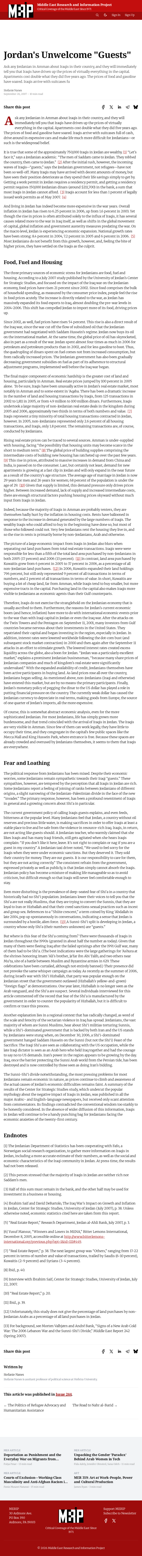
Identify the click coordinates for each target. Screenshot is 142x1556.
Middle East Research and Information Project (74, 4)
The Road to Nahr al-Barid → (94, 1405)
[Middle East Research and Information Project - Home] (20, 9)
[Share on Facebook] (103, 107)
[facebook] (105, 1520)
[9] (6, 460)
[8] (44, 450)
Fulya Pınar (10, 1463)
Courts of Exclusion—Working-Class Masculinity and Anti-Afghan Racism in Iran (35, 1481)
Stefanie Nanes (13, 90)
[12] (56, 569)
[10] (22, 485)
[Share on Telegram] (127, 107)
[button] (97, 15)
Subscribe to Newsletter (119, 1513)
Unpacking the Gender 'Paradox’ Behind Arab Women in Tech (100, 1456)
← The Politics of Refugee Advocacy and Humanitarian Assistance (35, 1407)
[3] (62, 192)
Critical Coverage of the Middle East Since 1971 (64, 9)
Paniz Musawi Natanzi (16, 1486)
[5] (133, 236)
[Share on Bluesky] (135, 107)
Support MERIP (114, 1509)
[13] (63, 922)
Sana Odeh (113, 1463)
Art (76, 1473)
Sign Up (130, 15)
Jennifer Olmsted (96, 1463)
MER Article (12, 1450)
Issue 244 (64, 1394)
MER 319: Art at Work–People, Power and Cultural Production (103, 1479)
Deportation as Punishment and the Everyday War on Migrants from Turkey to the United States (32, 1458)
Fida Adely (80, 1463)
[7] (130, 411)
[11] (78, 559)
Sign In (116, 15)
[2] (60, 162)
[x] (113, 1520)
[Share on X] (111, 107)
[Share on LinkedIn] (119, 107)
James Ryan (80, 1486)
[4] (64, 197)
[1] (125, 152)
